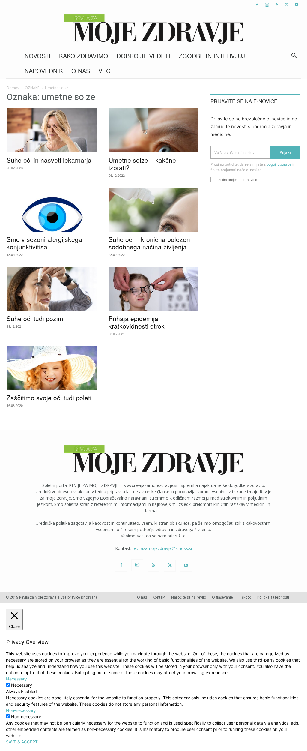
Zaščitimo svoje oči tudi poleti (49, 397)
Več (104, 70)
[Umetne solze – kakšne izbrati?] (153, 130)
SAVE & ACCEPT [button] (22, 741)
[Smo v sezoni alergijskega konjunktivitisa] (52, 210)
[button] (294, 56)
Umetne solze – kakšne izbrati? (142, 163)
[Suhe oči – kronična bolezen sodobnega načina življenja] (153, 210)
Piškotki (245, 597)
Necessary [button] (16, 678)
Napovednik (44, 70)
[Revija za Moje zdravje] (153, 29)
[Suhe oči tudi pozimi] (52, 289)
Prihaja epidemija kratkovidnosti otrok (137, 322)
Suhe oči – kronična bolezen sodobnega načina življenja (149, 243)
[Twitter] (286, 4)
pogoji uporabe (279, 164)
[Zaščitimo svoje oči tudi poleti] (52, 368)
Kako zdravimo (83, 55)
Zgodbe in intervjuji (213, 55)
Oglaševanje (222, 597)
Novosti (38, 55)
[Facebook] (256, 4)
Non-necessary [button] (21, 710)
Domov (13, 87)
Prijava (285, 152)
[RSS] (276, 4)
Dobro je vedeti (143, 55)
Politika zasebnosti (273, 597)
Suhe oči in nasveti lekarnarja (49, 159)
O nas (80, 70)
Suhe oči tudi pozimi (36, 318)
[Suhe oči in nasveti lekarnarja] (52, 130)
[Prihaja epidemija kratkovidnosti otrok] (153, 289)
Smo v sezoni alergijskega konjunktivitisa (44, 243)
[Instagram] (266, 4)
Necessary (21, 685)
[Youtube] (296, 4)
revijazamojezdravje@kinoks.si (162, 548)
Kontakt (159, 597)
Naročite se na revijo (188, 597)
